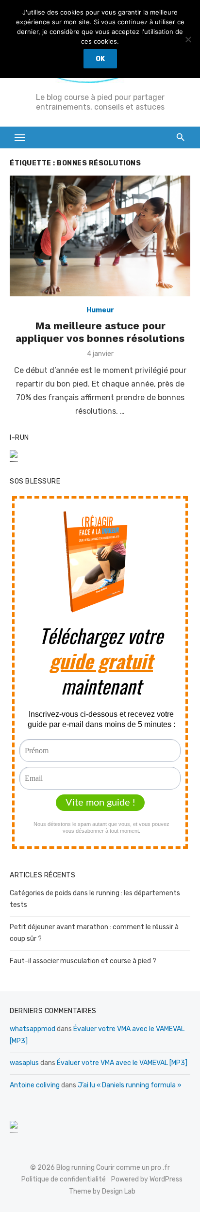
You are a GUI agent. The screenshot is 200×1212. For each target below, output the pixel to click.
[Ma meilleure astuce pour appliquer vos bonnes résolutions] (100, 236)
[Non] (188, 39)
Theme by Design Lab (102, 1191)
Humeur (100, 310)
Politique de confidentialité (63, 1179)
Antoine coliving (35, 1085)
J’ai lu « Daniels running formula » (130, 1085)
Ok (100, 59)
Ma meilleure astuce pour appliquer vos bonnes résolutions (100, 332)
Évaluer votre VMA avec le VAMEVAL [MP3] (122, 1063)
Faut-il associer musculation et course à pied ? (83, 961)
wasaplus (24, 1063)
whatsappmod (32, 1029)
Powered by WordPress (147, 1179)
